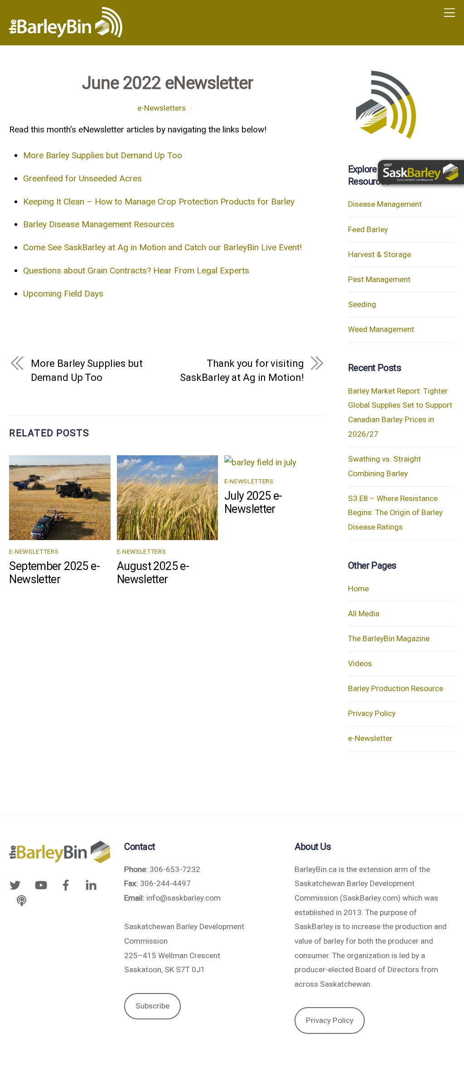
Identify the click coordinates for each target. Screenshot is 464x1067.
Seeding (362, 304)
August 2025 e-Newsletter (153, 573)
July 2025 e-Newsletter (253, 502)
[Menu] (449, 12)
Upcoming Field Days (63, 293)
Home (358, 588)
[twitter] (16, 884)
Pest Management (379, 279)
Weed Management (381, 329)
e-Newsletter (370, 738)
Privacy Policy (372, 713)
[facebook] (66, 884)
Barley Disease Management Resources (98, 224)
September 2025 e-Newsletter (54, 573)
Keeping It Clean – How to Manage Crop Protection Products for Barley (159, 201)
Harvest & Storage (379, 254)
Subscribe (152, 1005)
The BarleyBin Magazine (389, 638)
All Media (363, 613)
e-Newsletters (161, 107)
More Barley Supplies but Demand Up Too (102, 155)
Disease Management (385, 204)
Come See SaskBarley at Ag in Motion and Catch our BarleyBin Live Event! (162, 247)
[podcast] (21, 899)
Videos (360, 663)
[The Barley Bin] (65, 34)
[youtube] (40, 884)
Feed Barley (368, 229)
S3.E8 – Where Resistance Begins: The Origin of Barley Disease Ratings (395, 512)
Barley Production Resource (395, 688)
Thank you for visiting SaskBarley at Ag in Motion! (242, 371)
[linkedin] (91, 884)
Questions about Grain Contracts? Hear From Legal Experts (136, 270)
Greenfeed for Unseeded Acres (82, 178)
